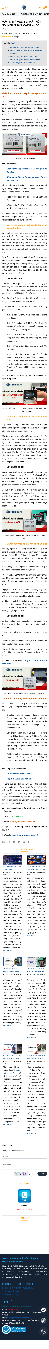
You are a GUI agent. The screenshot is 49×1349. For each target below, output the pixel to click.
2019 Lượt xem (31, 33)
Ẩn (13, 43)
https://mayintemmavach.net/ (25, 835)
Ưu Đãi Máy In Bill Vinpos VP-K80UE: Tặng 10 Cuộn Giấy (36, 868)
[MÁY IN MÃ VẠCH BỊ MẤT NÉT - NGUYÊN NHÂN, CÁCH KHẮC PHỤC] (24, 8)
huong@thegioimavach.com (17, 1318)
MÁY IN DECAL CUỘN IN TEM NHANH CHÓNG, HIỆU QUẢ (36, 1057)
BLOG (14, 14)
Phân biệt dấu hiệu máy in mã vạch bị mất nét (22, 47)
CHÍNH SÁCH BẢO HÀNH (11, 1291)
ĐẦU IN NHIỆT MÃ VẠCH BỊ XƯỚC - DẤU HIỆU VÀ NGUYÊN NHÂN (36, 970)
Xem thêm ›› (7, 951)
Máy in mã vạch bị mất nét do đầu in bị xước (26, 57)
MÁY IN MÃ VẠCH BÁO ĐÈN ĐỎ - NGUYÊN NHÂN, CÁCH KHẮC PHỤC (12, 1057)
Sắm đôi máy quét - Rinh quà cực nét (12, 868)
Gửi (42, 1174)
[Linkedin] (19, 842)
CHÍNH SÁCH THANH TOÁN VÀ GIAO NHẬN (18, 1288)
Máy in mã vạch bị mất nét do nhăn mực (25, 60)
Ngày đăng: (7, 33)
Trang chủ (5, 14)
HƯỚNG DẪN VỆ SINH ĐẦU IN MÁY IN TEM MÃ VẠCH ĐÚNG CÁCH (12, 970)
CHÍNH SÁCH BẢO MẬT (10, 1295)
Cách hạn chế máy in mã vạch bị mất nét (20, 63)
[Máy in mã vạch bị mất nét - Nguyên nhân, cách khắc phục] (10, 842)
